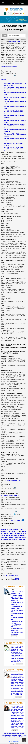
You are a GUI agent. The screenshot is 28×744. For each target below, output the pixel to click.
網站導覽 (17, 579)
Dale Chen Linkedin (16, 520)
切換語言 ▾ (23, 3)
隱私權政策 (21, 736)
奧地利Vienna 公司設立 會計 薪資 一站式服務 (17, 717)
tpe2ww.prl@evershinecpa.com (9, 66)
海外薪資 (3, 79)
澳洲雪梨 (11, 538)
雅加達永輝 (14, 535)
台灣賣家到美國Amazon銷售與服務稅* (17, 630)
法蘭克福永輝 (7, 540)
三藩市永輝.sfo (11, 531)
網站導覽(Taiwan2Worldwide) (13, 733)
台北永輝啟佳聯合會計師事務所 (10, 495)
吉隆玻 (8, 535)
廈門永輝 (9, 529)
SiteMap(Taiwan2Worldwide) (18, 735)
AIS (18, 3)
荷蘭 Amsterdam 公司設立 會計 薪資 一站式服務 (17, 712)
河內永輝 (6, 533)
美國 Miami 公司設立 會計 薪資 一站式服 (17, 679)
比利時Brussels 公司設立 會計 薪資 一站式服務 (17, 722)
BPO (14, 3)
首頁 (5, 733)
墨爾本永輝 (4, 538)
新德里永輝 (18, 538)
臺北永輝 (3, 529)
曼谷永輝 (19, 533)
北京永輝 (15, 529)
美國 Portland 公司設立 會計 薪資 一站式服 (17, 690)
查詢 (5, 35)
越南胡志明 (13, 533)
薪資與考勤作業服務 (14, 41)
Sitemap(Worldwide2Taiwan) (11, 736)
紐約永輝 (3, 531)
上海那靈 (22, 529)
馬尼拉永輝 (21, 535)
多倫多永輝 (22, 540)
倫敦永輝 (14, 540)
